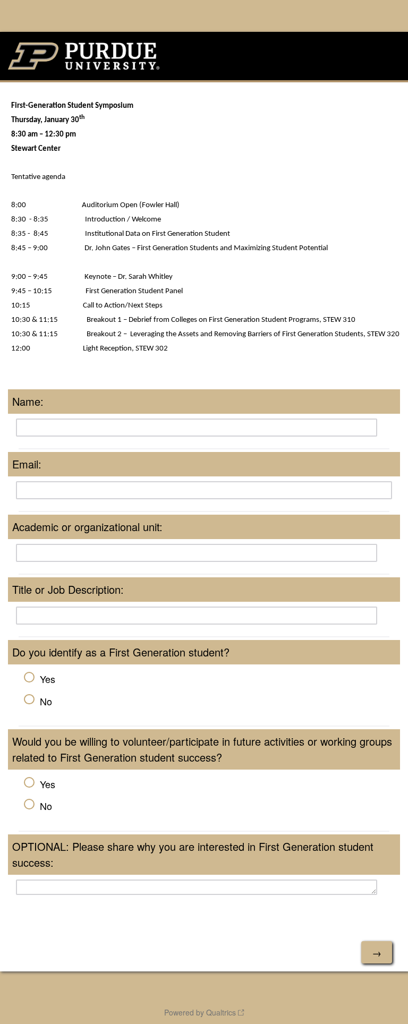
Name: (28, 401)
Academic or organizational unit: (87, 526)
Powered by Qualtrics (200, 1012)
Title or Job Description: (68, 589)
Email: (26, 464)
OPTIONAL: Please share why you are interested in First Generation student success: (192, 854)
